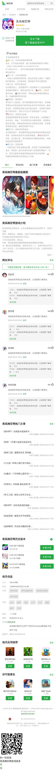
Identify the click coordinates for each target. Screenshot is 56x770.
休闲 (12, 602)
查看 (10, 666)
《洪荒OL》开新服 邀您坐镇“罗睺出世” (17, 484)
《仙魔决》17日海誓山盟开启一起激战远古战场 (17, 473)
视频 (47, 602)
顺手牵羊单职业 (10, 691)
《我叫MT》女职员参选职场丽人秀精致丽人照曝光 (17, 505)
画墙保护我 (28, 659)
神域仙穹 (28, 691)
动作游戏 (14, 590)
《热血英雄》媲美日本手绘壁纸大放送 (17, 515)
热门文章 (34, 164)
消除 (26, 602)
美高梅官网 (7, 3)
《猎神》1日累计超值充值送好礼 (17, 441)
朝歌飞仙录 (46, 691)
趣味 (19, 602)
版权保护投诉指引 (28, 713)
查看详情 (47, 547)
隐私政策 (11, 622)
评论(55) (20, 164)
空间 (19, 608)
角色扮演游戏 (42, 590)
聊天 (12, 608)
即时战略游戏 (27, 590)
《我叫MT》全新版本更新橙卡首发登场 (17, 431)
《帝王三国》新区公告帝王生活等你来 (17, 494)
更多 (52, 260)
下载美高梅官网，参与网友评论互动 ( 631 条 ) (28, 267)
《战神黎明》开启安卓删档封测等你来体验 (17, 526)
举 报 (1, 766)
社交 (40, 602)
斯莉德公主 (46, 659)
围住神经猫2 (10, 659)
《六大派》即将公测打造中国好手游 (17, 462)
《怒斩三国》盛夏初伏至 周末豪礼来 (17, 452)
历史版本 (48, 164)
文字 (33, 602)
